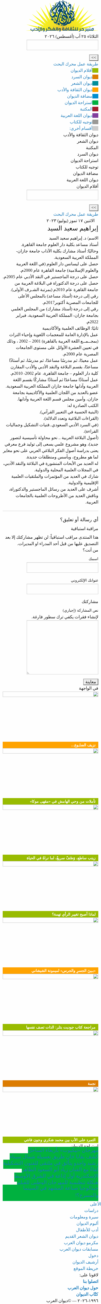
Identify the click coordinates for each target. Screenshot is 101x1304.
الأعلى (95, 1204)
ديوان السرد (81, 77)
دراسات (91, 1210)
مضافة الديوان (79, 96)
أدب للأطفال (87, 1230)
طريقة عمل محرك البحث (75, 64)
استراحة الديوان (78, 102)
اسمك (93, 559)
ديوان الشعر (81, 83)
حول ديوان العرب (83, 1287)
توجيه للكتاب (81, 122)
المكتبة (86, 109)
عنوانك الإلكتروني (84, 580)
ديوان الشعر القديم (81, 1236)
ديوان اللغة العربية (76, 115)
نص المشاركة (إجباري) (80, 610)
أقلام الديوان (81, 70)
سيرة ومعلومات (84, 1217)
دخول (93, 1255)
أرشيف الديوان (85, 1262)
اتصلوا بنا (90, 1281)
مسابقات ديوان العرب (79, 1249)
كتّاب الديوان (87, 1294)
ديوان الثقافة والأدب (74, 89)
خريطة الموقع (86, 1268)
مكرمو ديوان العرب (81, 1242)
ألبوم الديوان (87, 1223)
